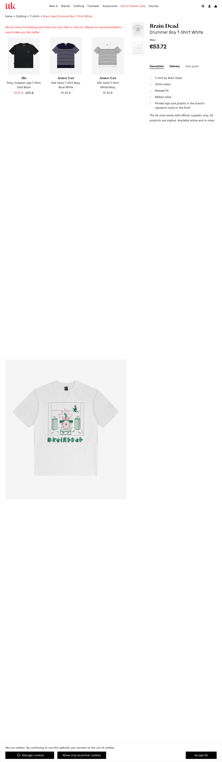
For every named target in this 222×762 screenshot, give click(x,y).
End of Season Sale (133, 6)
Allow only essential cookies (82, 755)
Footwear (93, 6)
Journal (153, 6)
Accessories (110, 6)
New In (53, 6)
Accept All (201, 755)
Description (157, 66)
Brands (65, 6)
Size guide (192, 66)
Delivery (175, 66)
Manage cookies (33, 755)
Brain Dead (164, 25)
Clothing (78, 6)
